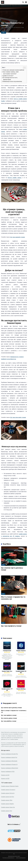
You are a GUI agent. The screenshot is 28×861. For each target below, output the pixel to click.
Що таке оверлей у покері (17, 237)
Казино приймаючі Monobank (9, 761)
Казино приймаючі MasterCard (9, 768)
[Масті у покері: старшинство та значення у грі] (14, 585)
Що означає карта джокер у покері (11, 707)
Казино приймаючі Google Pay (9, 754)
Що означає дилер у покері (9, 718)
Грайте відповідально (21, 857)
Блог (9, 27)
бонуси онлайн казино (14, 177)
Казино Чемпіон (21, 650)
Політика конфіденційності (8, 857)
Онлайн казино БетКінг (7, 796)
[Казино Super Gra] (7, 669)
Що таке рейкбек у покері (8, 721)
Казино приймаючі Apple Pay (9, 757)
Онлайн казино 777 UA (7, 689)
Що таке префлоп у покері (11, 626)
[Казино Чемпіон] (21, 648)
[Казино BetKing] (21, 687)
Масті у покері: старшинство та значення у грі (13, 711)
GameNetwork (4, 27)
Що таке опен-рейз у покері (18, 417)
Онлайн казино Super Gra (8, 807)
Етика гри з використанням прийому (13, 70)
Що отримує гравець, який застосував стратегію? (10, 72)
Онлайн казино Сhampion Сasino (9, 786)
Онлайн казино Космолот (8, 789)
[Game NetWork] (2, 2)
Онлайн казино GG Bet (21, 672)
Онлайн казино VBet (6, 800)
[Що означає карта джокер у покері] (14, 556)
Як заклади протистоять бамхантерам (10, 78)
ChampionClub (7, 650)
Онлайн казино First (6, 811)
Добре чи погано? (8, 75)
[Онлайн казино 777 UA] (7, 687)
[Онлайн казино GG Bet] (21, 669)
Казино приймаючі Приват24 (9, 764)
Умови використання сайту (14, 856)
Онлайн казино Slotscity (7, 793)
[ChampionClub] (7, 648)
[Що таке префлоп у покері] (14, 614)
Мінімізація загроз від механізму (12, 81)
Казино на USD (5, 778)
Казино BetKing (21, 689)
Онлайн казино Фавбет (7, 803)
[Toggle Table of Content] (23, 67)
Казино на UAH (5, 775)
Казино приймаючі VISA (7, 771)
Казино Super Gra (7, 671)
